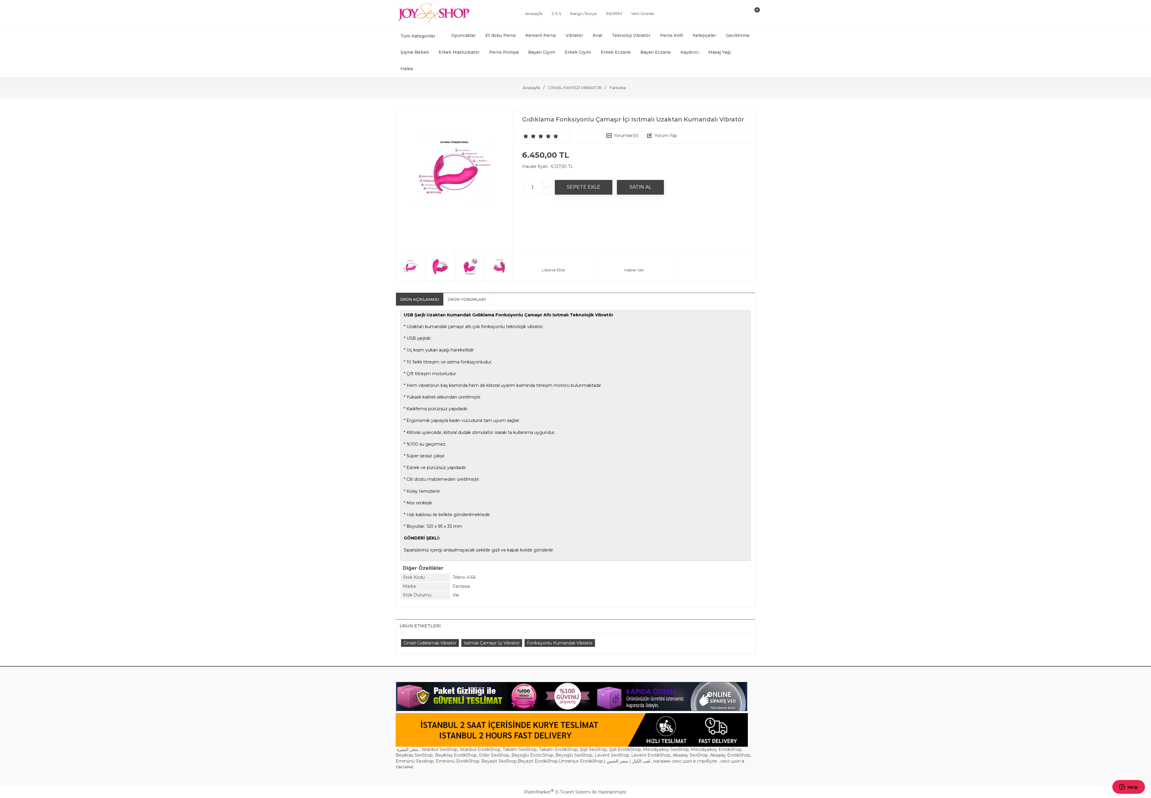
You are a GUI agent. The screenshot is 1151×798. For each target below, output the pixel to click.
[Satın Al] (640, 187)
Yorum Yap (666, 135)
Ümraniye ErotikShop (581, 761)
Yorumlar (626, 135)
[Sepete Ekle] (583, 187)
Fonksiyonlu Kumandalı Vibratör (560, 643)
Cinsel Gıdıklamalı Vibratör (430, 643)
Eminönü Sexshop (415, 761)
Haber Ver (634, 269)
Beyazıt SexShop (499, 761)
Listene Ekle (553, 269)
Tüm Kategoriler (418, 36)
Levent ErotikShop (651, 755)
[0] (752, 14)
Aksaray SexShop (690, 755)
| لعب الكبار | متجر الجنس (627, 761)
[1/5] (526, 136)
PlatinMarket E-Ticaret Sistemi (557, 792)
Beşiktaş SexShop (414, 755)
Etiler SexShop (494, 755)
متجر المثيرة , (409, 749)
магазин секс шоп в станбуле (685, 761)
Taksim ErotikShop (558, 749)
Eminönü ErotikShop (457, 761)
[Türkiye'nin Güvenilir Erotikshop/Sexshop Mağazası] (433, 23)
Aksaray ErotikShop (730, 755)
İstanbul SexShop (440, 749)
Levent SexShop (612, 755)
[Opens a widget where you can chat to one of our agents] (1128, 787)
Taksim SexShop (520, 749)
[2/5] (529, 136)
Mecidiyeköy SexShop (666, 749)
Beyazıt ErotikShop (538, 761)
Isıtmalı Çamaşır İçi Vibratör (492, 643)
